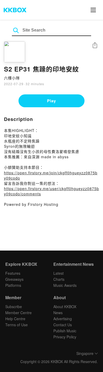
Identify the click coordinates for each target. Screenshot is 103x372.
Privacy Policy (64, 336)
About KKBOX (64, 306)
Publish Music (64, 330)
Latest (58, 273)
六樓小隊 (12, 77)
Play (51, 101)
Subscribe (13, 306)
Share (95, 45)
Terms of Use (16, 324)
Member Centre (18, 312)
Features (12, 273)
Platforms (13, 285)
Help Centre (15, 318)
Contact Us (62, 324)
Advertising (62, 318)
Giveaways (14, 279)
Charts (58, 279)
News (58, 312)
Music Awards (65, 285)
